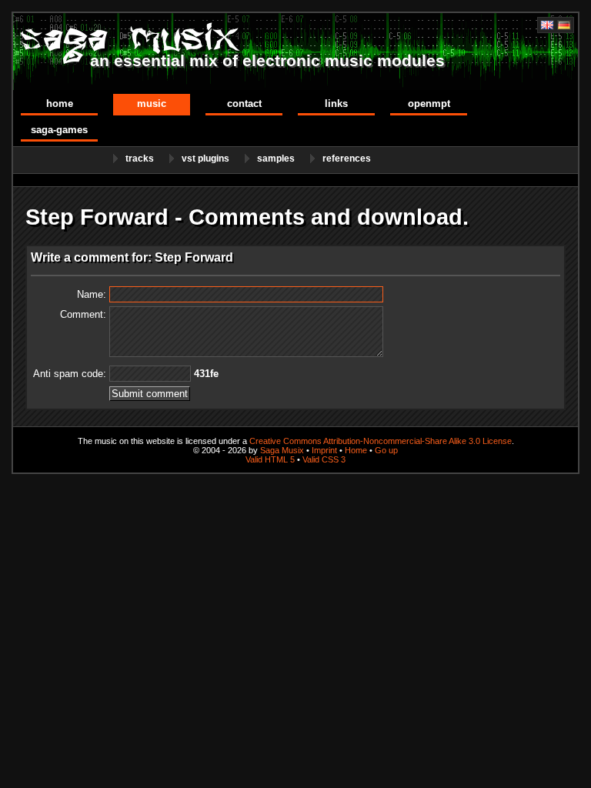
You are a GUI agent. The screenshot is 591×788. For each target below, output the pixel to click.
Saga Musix (282, 450)
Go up (386, 450)
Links (336, 103)
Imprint (324, 450)
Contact (244, 103)
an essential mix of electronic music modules (267, 61)
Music (151, 103)
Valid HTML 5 (270, 459)
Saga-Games (59, 129)
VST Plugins (205, 158)
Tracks (139, 158)
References (346, 158)
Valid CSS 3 (324, 459)
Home (59, 103)
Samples (276, 158)
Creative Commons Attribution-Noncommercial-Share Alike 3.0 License (380, 441)
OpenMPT (429, 103)
